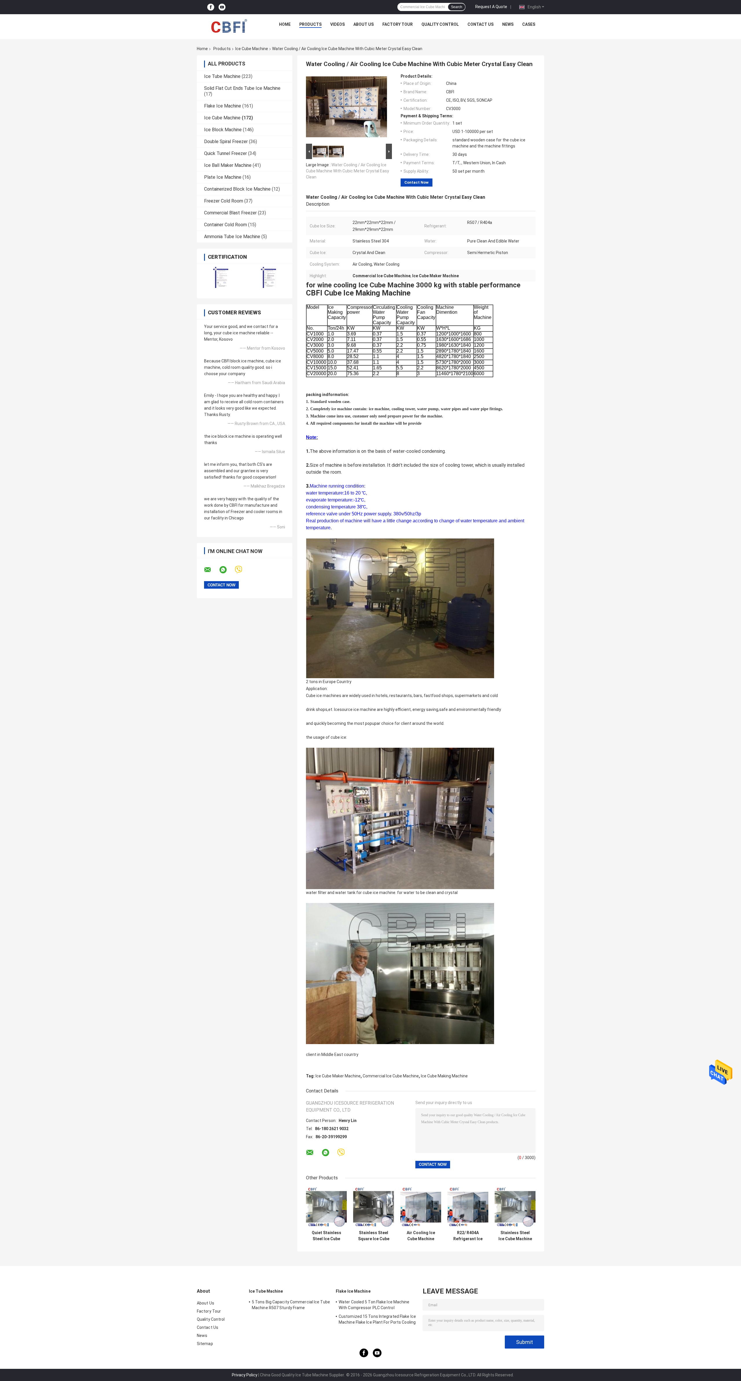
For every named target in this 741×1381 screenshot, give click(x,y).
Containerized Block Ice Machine (237, 189)
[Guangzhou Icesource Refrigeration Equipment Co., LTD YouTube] (222, 7)
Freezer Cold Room (223, 201)
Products (310, 24)
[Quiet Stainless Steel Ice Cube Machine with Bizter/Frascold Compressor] (326, 1207)
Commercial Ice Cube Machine (391, 1076)
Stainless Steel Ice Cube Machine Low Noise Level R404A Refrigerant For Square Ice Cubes (515, 1235)
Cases (528, 24)
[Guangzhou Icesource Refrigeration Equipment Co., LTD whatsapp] (226, 569)
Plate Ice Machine (222, 177)
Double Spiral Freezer (226, 141)
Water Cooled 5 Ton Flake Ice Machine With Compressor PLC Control (374, 1305)
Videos (337, 24)
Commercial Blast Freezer (230, 213)
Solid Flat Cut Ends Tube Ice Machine (242, 88)
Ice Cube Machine (251, 48)
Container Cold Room (225, 224)
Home (285, 24)
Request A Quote (491, 6)
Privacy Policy (244, 1375)
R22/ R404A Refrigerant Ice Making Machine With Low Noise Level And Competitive (468, 1235)
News (507, 24)
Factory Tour (397, 24)
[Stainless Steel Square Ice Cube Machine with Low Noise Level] (373, 1207)
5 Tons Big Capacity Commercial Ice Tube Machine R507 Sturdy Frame (291, 1305)
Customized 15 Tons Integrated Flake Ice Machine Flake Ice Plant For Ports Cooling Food (377, 1320)
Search (456, 7)
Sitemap (205, 1343)
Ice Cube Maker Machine (338, 1076)
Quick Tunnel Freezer (225, 153)
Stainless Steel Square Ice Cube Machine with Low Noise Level (373, 1235)
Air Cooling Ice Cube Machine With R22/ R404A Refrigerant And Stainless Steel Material (420, 1235)
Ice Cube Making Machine (444, 1076)
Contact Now (416, 182)
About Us (363, 24)
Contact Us (480, 24)
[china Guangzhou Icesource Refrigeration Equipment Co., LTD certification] (221, 277)
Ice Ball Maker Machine (228, 165)
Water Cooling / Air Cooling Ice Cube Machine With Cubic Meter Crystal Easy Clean (347, 171)
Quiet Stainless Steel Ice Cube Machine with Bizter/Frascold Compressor (326, 1235)
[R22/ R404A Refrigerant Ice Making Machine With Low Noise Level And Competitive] (467, 1207)
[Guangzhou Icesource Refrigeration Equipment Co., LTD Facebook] (211, 7)
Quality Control (440, 24)
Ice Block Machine (223, 129)
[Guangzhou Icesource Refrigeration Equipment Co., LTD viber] (242, 569)
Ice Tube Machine (222, 76)
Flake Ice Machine (222, 106)
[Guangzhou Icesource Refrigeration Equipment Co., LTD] (229, 25)
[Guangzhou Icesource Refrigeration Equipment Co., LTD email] (211, 569)
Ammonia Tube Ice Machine (232, 236)
